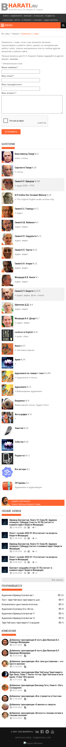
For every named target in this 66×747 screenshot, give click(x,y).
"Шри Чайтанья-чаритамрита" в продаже (20, 622)
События (21, 442)
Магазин (28, 16)
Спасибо (37, 20)
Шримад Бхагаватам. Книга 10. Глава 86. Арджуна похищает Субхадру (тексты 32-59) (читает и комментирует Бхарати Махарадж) (33, 522)
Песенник (8, 20)
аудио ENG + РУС (25, 185)
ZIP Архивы (22, 483)
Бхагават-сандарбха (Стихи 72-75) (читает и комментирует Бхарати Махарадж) (30, 569)
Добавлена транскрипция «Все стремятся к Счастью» (35, 696)
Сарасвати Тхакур (25, 167)
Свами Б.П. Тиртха (26, 250)
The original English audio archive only (35, 199)
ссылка (14, 59)
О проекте (26, 20)
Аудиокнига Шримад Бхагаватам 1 (18, 595)
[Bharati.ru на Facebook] (42, 732)
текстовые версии (25, 350)
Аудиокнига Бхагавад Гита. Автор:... (18, 609)
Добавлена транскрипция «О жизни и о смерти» (32, 704)
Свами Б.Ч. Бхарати (27, 291)
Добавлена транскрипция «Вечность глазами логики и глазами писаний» (36, 714)
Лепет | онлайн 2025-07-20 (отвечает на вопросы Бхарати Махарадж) (33, 534)
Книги (6, 16)
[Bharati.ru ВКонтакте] (37, 732)
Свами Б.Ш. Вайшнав (26, 222)
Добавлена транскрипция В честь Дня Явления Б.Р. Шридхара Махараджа (34, 651)
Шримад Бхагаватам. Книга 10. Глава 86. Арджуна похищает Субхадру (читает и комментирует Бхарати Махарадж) (35, 546)
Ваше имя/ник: (10, 67)
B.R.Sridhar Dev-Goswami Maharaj (33, 195)
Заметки (21, 428)
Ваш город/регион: (12, 84)
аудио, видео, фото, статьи (30, 295)
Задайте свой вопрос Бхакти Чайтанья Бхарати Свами (26, 502)
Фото (17, 20)
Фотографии (23, 414)
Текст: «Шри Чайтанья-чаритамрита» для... (21, 599)
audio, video (22, 336)
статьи (19, 172)
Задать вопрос (51, 20)
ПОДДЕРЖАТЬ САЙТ (42, 738)
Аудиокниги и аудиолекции (28, 487)
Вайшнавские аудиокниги (29, 391)
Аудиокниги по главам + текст (32, 373)
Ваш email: (8, 76)
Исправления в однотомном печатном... (20, 604)
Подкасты (50, 16)
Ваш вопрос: (9, 93)
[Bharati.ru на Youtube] (52, 732)
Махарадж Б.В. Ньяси (27, 277)
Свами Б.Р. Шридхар (27, 181)
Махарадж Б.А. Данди (27, 318)
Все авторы (22, 469)
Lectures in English (26, 332)
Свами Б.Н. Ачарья (26, 263)
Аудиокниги (16, 16)
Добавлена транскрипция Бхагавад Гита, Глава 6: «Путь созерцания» (36, 686)
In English (38, 16)
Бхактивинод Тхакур (27, 154)
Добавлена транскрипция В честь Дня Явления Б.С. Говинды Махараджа (34, 641)
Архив (20, 359)
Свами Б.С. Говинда (26, 209)
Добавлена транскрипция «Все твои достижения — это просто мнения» (36, 662)
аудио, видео (21, 226)
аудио (19, 213)
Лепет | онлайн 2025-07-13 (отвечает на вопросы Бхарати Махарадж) (33, 558)
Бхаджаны (22, 400)
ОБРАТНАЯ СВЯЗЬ (23, 738)
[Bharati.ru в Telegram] (47, 732)
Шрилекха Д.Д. (24, 304)
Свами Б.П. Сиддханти (28, 236)
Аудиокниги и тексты (26, 377)
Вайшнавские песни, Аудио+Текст (32, 405)
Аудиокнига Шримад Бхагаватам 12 (18, 618)
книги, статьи (21, 158)
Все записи (57, 580)
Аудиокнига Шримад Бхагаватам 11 (18, 613)
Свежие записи (11, 511)
